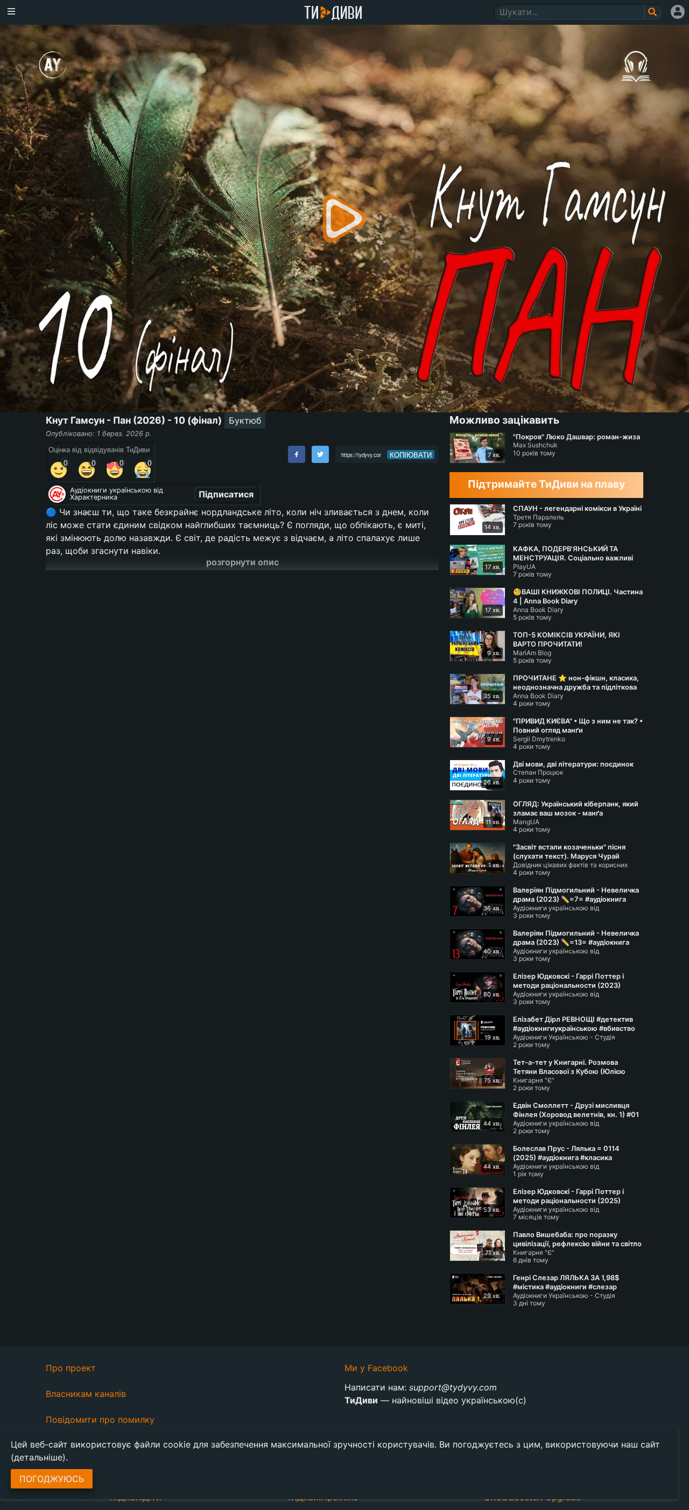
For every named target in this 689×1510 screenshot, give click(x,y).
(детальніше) (38, 1457)
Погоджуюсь (51, 1478)
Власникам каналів (86, 1393)
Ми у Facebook (376, 1367)
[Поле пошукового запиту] (653, 12)
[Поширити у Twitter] (320, 454)
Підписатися (226, 494)
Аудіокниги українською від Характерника (116, 493)
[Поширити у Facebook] (296, 454)
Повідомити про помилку (100, 1419)
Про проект (71, 1367)
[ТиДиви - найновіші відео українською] (333, 14)
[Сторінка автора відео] (57, 494)
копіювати (411, 455)
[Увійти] (678, 12)
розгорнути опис (242, 562)
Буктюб (245, 420)
